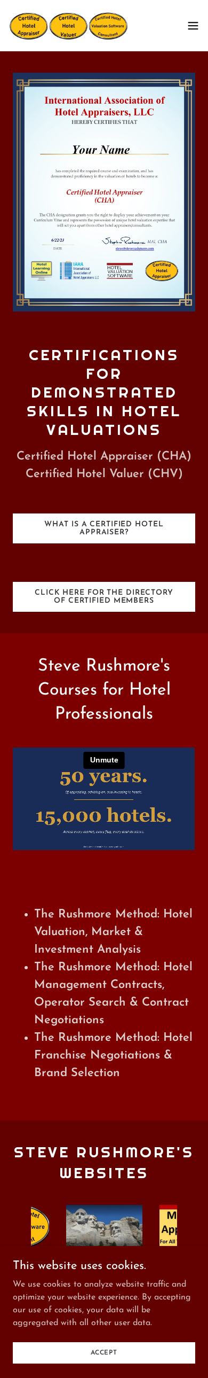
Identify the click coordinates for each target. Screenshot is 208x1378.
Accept (104, 1352)
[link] (68, 25)
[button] (193, 25)
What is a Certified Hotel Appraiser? (103, 528)
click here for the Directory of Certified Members (104, 597)
